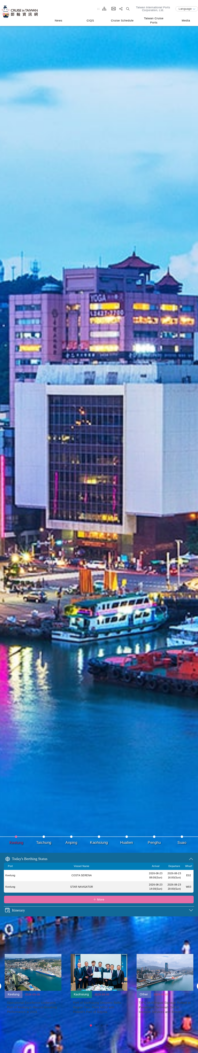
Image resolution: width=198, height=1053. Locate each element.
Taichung (43, 842)
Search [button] (128, 9)
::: (98, 8)
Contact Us (113, 8)
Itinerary (18, 910)
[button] (91, 1025)
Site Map (104, 8)
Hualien (126, 842)
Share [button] (121, 9)
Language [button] (185, 8)
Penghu (154, 842)
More (100, 899)
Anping (71, 842)
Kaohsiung (99, 842)
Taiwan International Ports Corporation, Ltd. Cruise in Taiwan (19, 12)
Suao (181, 842)
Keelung (16, 842)
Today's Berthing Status (29, 859)
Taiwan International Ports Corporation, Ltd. (153, 9)
